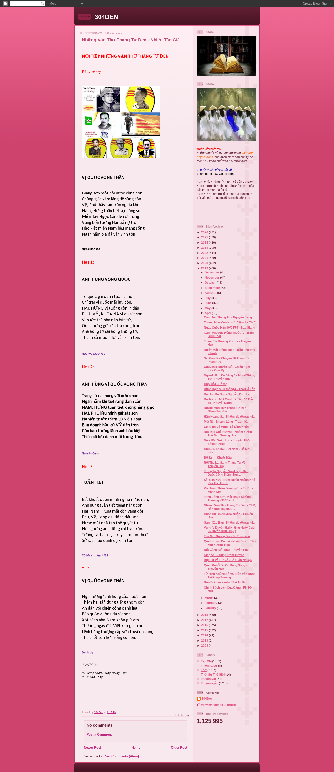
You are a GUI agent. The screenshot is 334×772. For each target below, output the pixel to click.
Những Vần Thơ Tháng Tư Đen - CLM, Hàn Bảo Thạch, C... (230, 507)
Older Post (179, 747)
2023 (205, 247)
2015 (205, 630)
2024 (205, 242)
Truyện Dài (208, 678)
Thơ (186, 715)
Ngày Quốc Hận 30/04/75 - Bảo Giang (229, 327)
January (211, 608)
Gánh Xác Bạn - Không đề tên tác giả (229, 522)
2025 (205, 237)
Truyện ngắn (209, 683)
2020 (205, 263)
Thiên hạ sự (209, 665)
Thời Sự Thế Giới (213, 674)
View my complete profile (218, 704)
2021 (205, 257)
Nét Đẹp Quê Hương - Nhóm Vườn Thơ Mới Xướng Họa (228, 433)
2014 (205, 635)
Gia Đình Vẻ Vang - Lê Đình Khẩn (226, 426)
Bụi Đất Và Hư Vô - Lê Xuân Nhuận (228, 560)
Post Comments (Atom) (121, 756)
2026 (205, 232)
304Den (207, 698)
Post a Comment (99, 734)
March (209, 597)
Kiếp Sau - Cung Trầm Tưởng (224, 555)
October (211, 282)
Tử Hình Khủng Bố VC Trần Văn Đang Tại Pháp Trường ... (229, 575)
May (208, 308)
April (208, 313)
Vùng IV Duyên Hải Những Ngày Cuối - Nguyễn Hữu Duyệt (229, 529)
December (212, 272)
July (208, 298)
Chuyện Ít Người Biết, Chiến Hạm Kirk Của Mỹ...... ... (227, 368)
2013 (205, 640)
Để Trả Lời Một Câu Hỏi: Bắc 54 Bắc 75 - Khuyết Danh (229, 401)
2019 (205, 268)
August (210, 292)
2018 (205, 614)
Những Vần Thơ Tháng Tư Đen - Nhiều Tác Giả (226, 409)
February (211, 602)
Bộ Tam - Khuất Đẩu (218, 457)
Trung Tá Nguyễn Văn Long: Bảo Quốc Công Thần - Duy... (226, 473)
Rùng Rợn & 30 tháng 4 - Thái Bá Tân (229, 389)
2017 (205, 620)
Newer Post (92, 747)
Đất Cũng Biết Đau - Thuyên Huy (226, 549)
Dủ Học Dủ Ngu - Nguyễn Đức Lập (227, 394)
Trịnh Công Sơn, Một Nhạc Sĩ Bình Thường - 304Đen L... (227, 498)
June (208, 303)
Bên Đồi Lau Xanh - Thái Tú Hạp (225, 582)
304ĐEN (106, 17)
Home (136, 747)
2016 (205, 625)
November (212, 277)
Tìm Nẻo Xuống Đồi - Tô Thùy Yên (227, 536)
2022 (205, 252)
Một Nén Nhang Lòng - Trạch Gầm (227, 421)
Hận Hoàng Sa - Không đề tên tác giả (229, 416)
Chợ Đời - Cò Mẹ (215, 384)
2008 (205, 645)
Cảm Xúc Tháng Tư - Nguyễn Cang (228, 317)
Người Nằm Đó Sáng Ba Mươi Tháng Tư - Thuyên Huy (229, 377)
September (213, 287)
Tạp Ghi (206, 661)
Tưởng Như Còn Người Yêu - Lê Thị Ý (230, 322)
